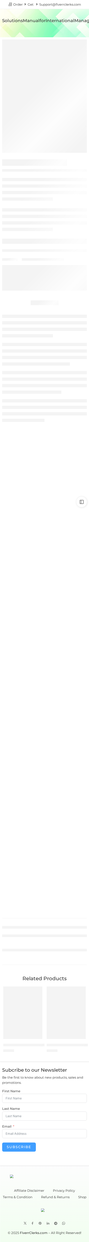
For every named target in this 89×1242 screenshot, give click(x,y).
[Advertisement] (44, 467)
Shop (82, 1197)
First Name (11, 1091)
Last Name (11, 1108)
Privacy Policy (64, 1190)
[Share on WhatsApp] (63, 1223)
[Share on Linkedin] (48, 1223)
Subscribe (19, 1147)
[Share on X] (25, 1223)
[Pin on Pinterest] (40, 1223)
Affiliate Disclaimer (29, 1190)
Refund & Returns (55, 1197)
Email (6, 1126)
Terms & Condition (17, 1197)
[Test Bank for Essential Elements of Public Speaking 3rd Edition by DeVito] (22, 1012)
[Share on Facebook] (32, 1223)
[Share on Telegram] (55, 1223)
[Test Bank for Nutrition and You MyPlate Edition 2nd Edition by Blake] (66, 1012)
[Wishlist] (38, 991)
